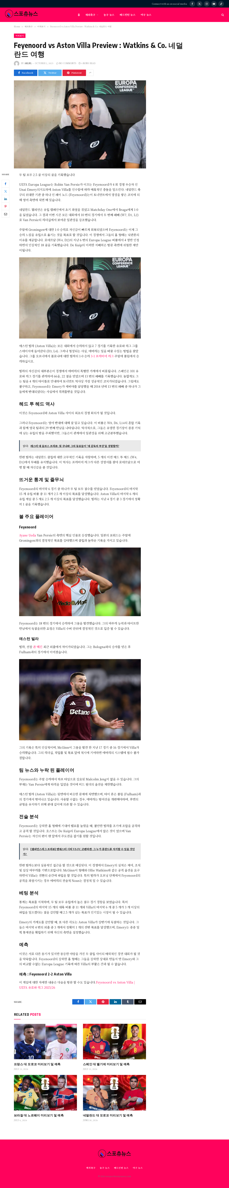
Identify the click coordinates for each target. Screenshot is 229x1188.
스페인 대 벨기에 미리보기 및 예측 (106, 1064)
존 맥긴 (37, 646)
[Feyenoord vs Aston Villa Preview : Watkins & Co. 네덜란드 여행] (80, 123)
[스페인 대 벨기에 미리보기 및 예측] (114, 1041)
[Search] (222, 15)
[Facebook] (5, 184)
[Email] (5, 214)
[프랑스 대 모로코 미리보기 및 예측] (45, 1041)
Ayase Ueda (27, 535)
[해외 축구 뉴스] (21, 14)
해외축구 (90, 14)
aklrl (28, 63)
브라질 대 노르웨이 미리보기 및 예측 (39, 1115)
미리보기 (20, 35)
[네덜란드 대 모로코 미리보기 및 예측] (114, 1092)
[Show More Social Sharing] (90, 73)
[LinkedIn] (5, 199)
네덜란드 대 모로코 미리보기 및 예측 (108, 1115)
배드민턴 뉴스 (127, 14)
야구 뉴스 (146, 14)
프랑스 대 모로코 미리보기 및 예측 (37, 1064)
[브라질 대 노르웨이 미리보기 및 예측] (45, 1092)
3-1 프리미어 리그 (102, 356)
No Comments (67, 63)
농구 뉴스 (109, 14)
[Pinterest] (5, 206)
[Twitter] (5, 191)
